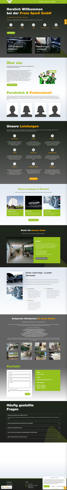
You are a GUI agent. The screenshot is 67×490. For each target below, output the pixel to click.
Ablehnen (53, 486)
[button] (65, 477)
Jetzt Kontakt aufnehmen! (12, 84)
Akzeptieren (46, 486)
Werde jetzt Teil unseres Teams (41, 258)
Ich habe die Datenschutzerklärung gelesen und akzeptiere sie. (20, 390)
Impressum (56, 488)
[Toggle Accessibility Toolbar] (64, 487)
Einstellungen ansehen (61, 486)
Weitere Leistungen (11, 32)
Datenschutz (53, 488)
